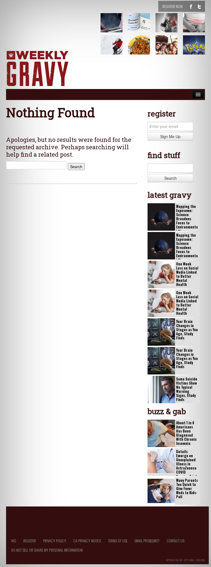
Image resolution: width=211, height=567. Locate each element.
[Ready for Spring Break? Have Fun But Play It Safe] (170, 49)
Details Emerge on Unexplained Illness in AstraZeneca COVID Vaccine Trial (186, 464)
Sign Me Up (170, 136)
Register (29, 540)
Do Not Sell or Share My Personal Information (47, 550)
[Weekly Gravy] (37, 69)
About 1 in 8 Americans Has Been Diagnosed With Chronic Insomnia (186, 433)
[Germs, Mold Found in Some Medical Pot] (115, 27)
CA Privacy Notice (87, 540)
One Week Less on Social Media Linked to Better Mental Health (187, 274)
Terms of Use (117, 540)
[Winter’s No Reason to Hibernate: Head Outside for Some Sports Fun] (115, 49)
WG (13, 540)
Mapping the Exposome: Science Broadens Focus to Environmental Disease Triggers (187, 221)
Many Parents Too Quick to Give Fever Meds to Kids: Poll (187, 489)
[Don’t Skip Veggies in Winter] (142, 49)
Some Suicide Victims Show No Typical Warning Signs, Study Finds (186, 389)
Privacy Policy (54, 540)
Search (170, 178)
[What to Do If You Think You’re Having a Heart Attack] (170, 27)
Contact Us (175, 540)
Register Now (172, 6)
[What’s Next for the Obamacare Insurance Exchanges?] (142, 27)
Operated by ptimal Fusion (185, 559)
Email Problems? (147, 540)
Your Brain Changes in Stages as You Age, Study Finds (187, 330)
